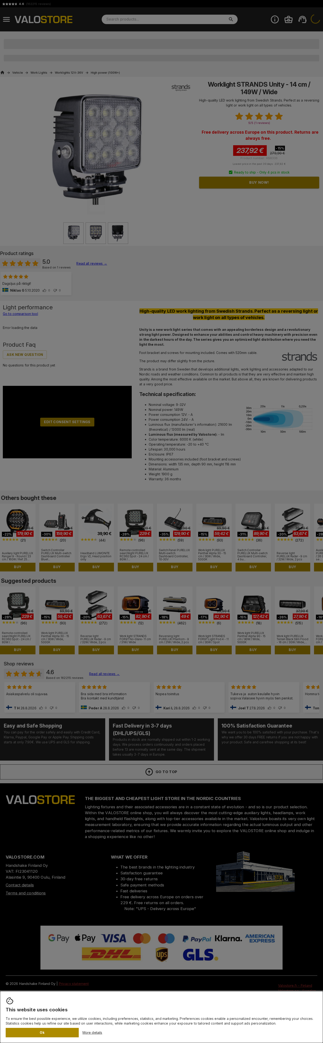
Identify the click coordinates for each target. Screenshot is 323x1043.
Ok (42, 1032)
